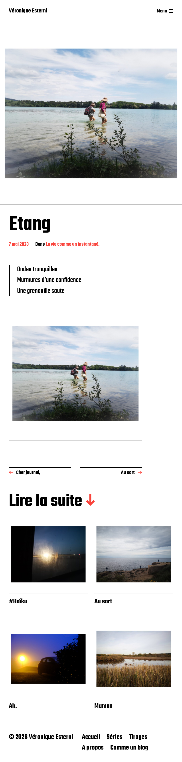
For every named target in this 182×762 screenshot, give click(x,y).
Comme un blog (129, 748)
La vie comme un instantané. (72, 244)
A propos (93, 748)
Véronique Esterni (28, 11)
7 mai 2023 (19, 244)
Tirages (138, 737)
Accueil (91, 737)
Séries (114, 737)
